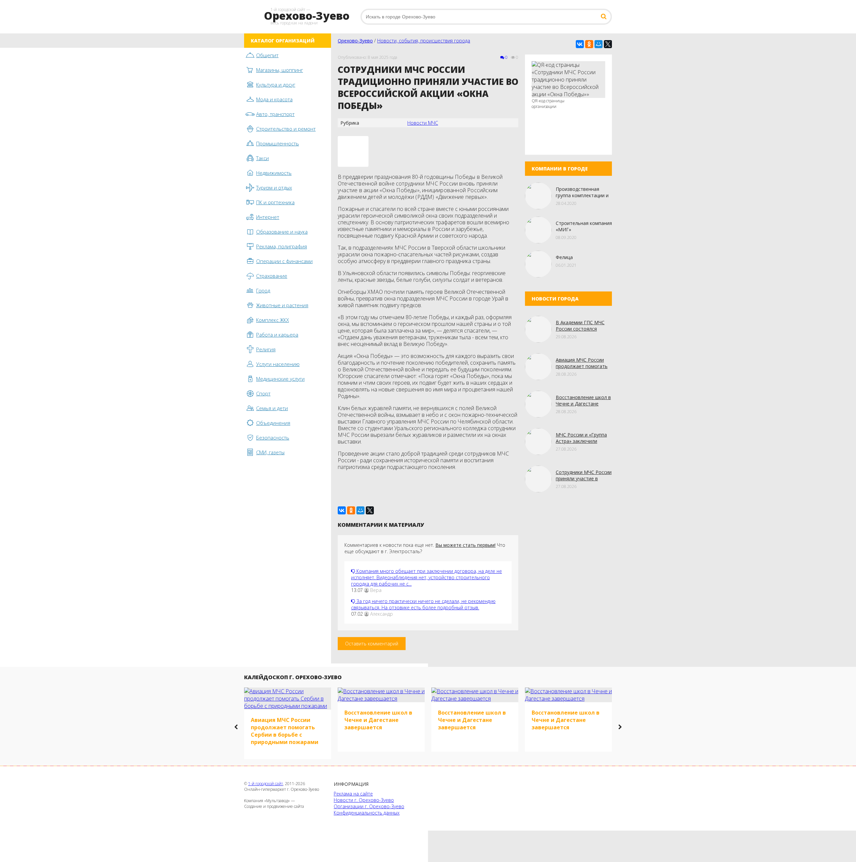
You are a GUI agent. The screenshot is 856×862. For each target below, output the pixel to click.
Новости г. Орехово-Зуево (364, 800)
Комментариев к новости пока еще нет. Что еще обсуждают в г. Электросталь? (424, 548)
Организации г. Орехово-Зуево (369, 806)
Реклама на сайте (353, 793)
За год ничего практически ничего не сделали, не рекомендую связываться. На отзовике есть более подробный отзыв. (423, 604)
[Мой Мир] (599, 44)
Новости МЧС (422, 123)
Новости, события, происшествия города (423, 40)
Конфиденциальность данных (367, 813)
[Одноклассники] (589, 44)
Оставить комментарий (371, 643)
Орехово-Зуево (355, 40)
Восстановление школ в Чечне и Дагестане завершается (583, 403)
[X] (608, 44)
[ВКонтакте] (580, 44)
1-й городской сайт (265, 783)
